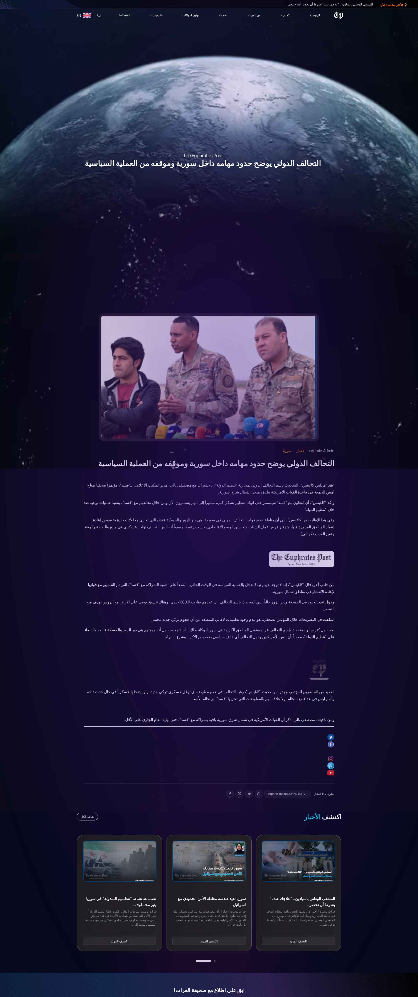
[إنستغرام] (14, 4)
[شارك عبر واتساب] (259, 794)
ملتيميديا (158, 15)
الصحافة (223, 15)
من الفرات (254, 15)
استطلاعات (123, 15)
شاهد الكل (87, 817)
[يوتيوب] (11, 4)
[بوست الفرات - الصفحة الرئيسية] (338, 15)
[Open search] (99, 15)
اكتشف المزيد (298, 941)
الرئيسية (315, 15)
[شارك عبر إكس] (239, 794)
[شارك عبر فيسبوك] (230, 794)
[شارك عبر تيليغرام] (249, 794)
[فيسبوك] (20, 4)
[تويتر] (17, 4)
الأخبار (286, 15)
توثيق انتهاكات (190, 15)
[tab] (214, 961)
